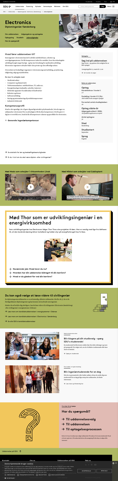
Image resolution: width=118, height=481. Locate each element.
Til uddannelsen (78, 424)
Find (105, 1)
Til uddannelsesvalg (81, 419)
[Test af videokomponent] (30, 187)
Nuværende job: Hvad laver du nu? (30, 269)
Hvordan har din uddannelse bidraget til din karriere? (39, 273)
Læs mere (44, 472)
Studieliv (20, 37)
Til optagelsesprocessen (84, 429)
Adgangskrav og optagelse (32, 34)
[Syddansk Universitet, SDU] (7, 6)
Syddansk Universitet (9, 1)
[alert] (59, 471)
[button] (5, 475)
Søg (102, 6)
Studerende (89, 1)
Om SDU (65, 6)
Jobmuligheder (48, 11)
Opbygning (9, 37)
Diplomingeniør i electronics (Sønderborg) (29, 11)
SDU (4, 11)
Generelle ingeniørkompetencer (23, 120)
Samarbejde (47, 6)
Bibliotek (57, 6)
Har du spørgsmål (12, 41)
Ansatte (98, 1)
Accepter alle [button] (86, 471)
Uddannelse (19, 6)
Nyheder (38, 6)
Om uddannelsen (12, 34)
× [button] (116, 463)
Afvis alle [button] (104, 471)
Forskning (29, 6)
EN (114, 1)
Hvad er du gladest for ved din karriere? (32, 276)
